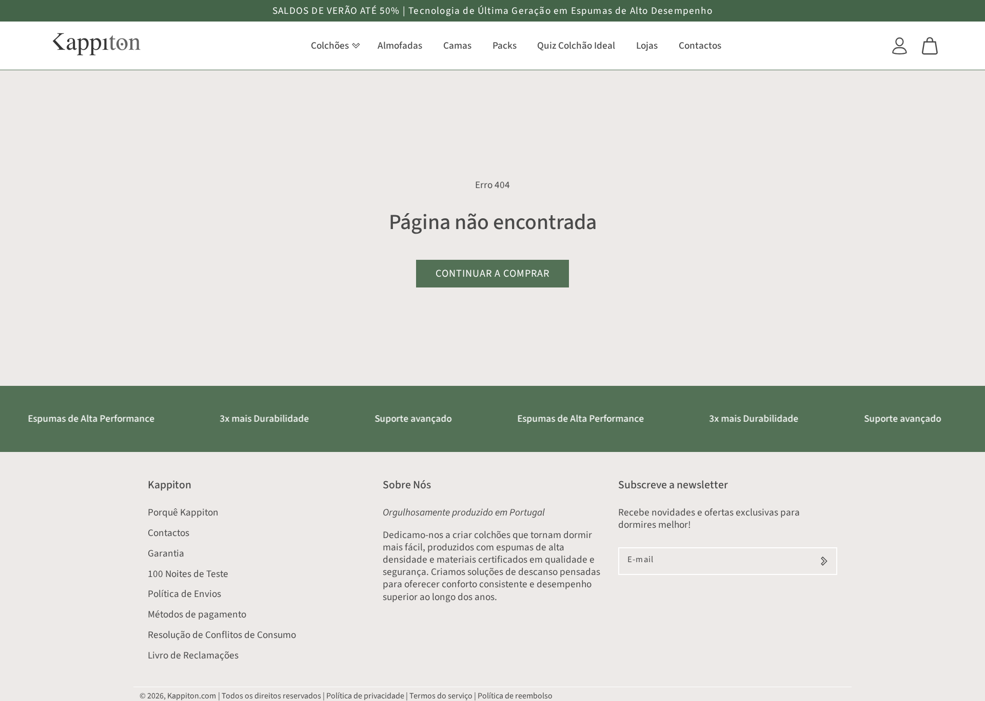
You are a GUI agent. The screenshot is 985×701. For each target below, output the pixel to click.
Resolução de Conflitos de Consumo (222, 635)
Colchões (330, 45)
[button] (333, 45)
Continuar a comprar (492, 273)
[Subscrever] (824, 561)
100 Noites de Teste (188, 574)
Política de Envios (184, 594)
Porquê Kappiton (183, 512)
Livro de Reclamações (193, 655)
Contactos (168, 533)
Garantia (166, 553)
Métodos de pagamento (197, 614)
